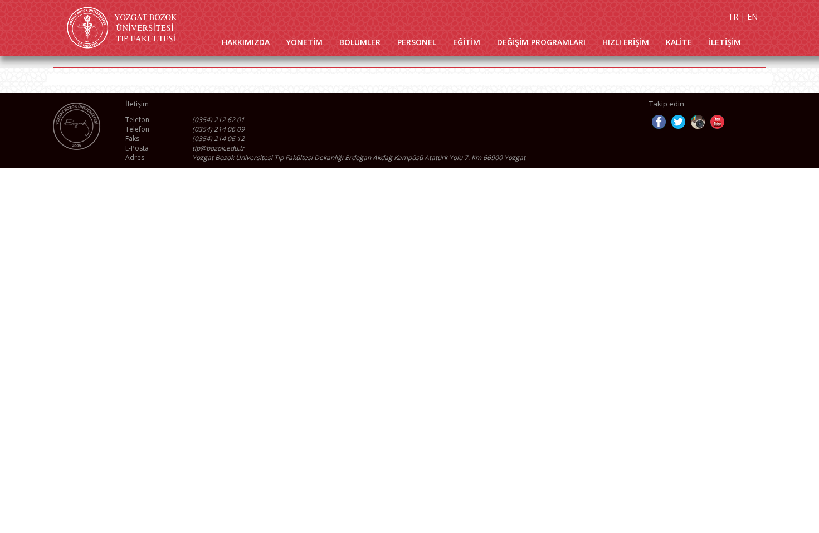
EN (752, 16)
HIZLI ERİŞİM (625, 42)
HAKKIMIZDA (246, 42)
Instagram (698, 122)
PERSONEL (416, 42)
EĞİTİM (466, 42)
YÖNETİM (304, 42)
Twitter (678, 122)
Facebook (659, 122)
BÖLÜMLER (360, 42)
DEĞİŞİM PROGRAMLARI (541, 42)
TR (733, 16)
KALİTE (679, 42)
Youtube (717, 122)
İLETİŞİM (725, 42)
